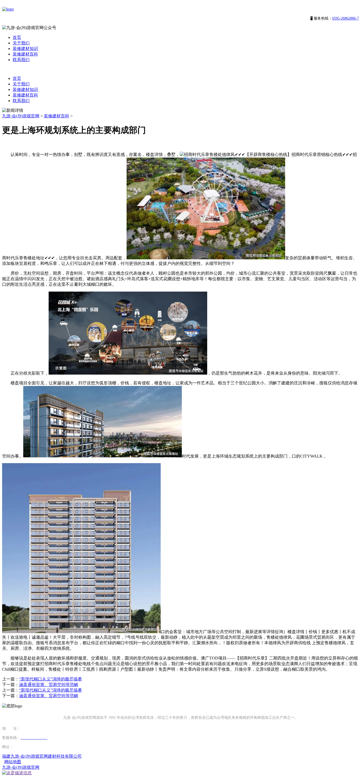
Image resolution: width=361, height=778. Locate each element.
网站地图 (12, 761)
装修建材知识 (25, 48)
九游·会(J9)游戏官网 (20, 116)
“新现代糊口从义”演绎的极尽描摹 (50, 679)
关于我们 (21, 43)
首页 (17, 37)
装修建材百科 (25, 54)
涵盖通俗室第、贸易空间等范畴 (48, 684)
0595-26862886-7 (345, 18)
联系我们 (21, 59)
